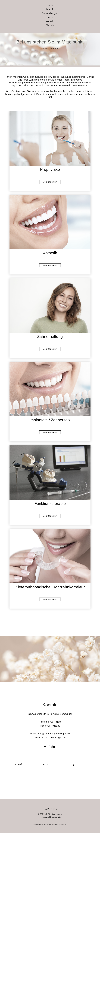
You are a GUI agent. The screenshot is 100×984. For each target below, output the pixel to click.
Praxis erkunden (50, 48)
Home (50, 5)
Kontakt (50, 21)
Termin (50, 25)
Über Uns (50, 9)
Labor (50, 17)
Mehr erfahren (50, 182)
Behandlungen (50, 13)
